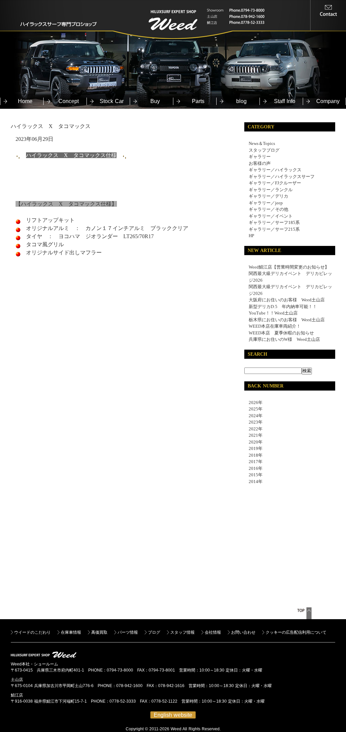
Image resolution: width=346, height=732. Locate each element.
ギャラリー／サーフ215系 (274, 229)
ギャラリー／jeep (266, 202)
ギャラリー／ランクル (271, 189)
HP (251, 235)
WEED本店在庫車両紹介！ (275, 326)
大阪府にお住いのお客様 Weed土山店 (287, 299)
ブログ (154, 632)
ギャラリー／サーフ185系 (274, 222)
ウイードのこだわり (32, 632)
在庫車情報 (71, 632)
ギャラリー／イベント (271, 216)
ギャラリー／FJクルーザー (275, 182)
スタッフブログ (264, 150)
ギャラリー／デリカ (268, 196)
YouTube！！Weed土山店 (273, 312)
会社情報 (213, 632)
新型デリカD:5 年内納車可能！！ (283, 306)
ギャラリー (260, 156)
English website (173, 715)
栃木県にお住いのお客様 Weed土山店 (287, 319)
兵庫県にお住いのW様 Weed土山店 (284, 339)
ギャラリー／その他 (268, 209)
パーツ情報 (128, 632)
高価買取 (99, 632)
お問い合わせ (243, 632)
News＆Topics (262, 143)
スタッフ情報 (182, 632)
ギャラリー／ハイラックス (275, 169)
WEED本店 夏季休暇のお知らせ (281, 332)
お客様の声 (260, 163)
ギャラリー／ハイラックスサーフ (282, 176)
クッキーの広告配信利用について (296, 632)
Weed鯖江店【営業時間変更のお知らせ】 (289, 267)
